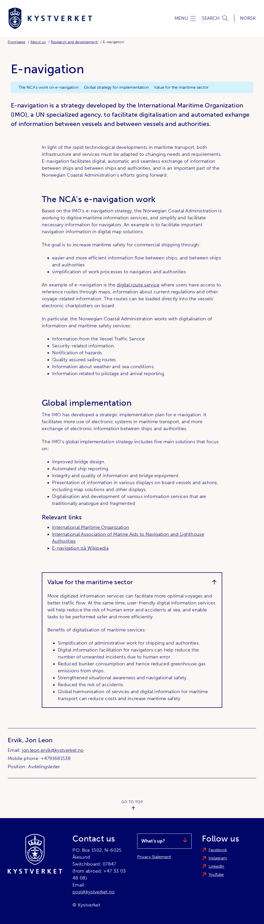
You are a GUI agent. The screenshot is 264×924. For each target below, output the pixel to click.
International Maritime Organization (90, 527)
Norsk (248, 18)
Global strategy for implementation (116, 87)
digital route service (138, 285)
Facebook (218, 849)
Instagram (218, 858)
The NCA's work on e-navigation (49, 87)
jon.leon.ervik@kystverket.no (53, 750)
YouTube (216, 874)
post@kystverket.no (93, 892)
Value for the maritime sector (181, 87)
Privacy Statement (154, 856)
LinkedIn (216, 866)
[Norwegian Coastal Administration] (50, 18)
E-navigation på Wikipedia (80, 548)
